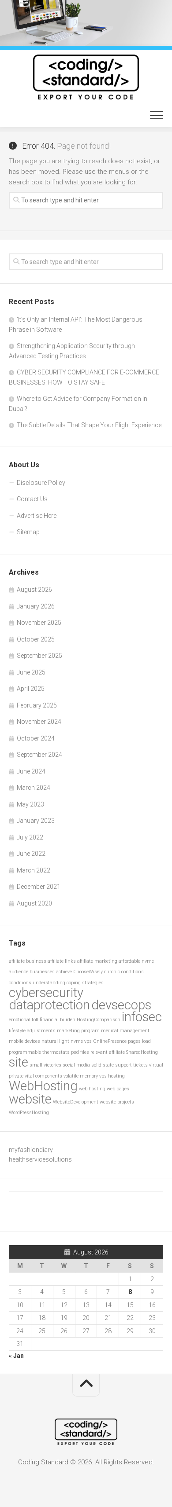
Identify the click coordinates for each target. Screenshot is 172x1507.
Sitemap (28, 531)
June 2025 (31, 672)
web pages (118, 1089)
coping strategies (85, 983)
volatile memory (81, 1076)
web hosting (92, 1089)
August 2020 (34, 903)
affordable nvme (136, 961)
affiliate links (62, 961)
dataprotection (49, 1004)
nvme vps (81, 1041)
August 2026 (34, 589)
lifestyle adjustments (32, 1031)
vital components (43, 1076)
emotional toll (23, 1020)
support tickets (131, 1065)
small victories (45, 1065)
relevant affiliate (107, 1052)
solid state (102, 1065)
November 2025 (39, 622)
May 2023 (30, 804)
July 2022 (30, 837)
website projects (117, 1102)
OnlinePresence (110, 1041)
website (30, 1099)
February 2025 (37, 705)
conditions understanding (37, 983)
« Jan (16, 1355)
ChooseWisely (88, 972)
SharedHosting (142, 1052)
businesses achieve (51, 972)
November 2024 (39, 721)
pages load (139, 1041)
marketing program (78, 1031)
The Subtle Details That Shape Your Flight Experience (89, 425)
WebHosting (43, 1085)
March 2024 (33, 787)
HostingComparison (98, 1020)
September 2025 (39, 655)
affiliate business (27, 961)
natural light (55, 1041)
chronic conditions (124, 972)
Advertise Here (36, 515)
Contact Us (32, 498)
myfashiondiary (31, 1149)
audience (18, 972)
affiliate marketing (97, 961)
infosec (142, 1016)
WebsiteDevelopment (75, 1102)
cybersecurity (46, 992)
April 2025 (31, 688)
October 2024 (36, 738)
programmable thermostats (39, 1052)
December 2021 (38, 886)
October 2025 (36, 639)
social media (76, 1065)
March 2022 (33, 870)
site (18, 1062)
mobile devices (24, 1041)
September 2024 (39, 754)
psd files (80, 1052)
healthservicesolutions (40, 1159)
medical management (125, 1031)
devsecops (121, 1004)
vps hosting (112, 1076)
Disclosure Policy (41, 482)
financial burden (57, 1020)
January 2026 (36, 606)
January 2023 (36, 820)
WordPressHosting (29, 1112)
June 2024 (31, 771)
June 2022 (31, 853)
